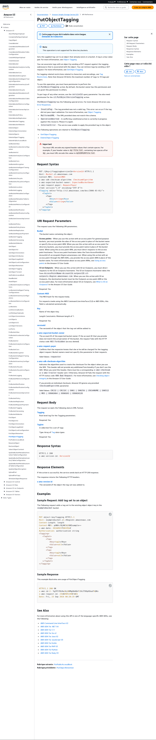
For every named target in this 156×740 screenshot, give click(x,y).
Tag (53, 432)
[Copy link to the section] (35, 164)
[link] (87, 14)
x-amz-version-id (44, 482)
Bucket (40, 231)
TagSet (47, 193)
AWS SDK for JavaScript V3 (52, 640)
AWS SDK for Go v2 (48, 633)
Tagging (44, 191)
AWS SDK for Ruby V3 (49, 653)
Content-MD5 (43, 293)
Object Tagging (70, 59)
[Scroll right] (96, 7)
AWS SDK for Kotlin (49, 643)
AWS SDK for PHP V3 (49, 646)
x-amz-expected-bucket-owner (50, 333)
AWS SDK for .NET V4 (49, 626)
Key (52, 199)
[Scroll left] (17, 7)
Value (53, 202)
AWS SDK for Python (49, 650)
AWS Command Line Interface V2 (54, 623)
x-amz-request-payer (46, 346)
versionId (41, 325)
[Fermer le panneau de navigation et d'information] (151, 34)
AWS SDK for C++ (48, 630)
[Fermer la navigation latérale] (30, 14)
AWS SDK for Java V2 (49, 636)
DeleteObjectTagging (50, 138)
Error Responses (44, 105)
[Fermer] (109, 34)
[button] (52, 37)
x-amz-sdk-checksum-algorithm (51, 361)
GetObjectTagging (75, 69)
